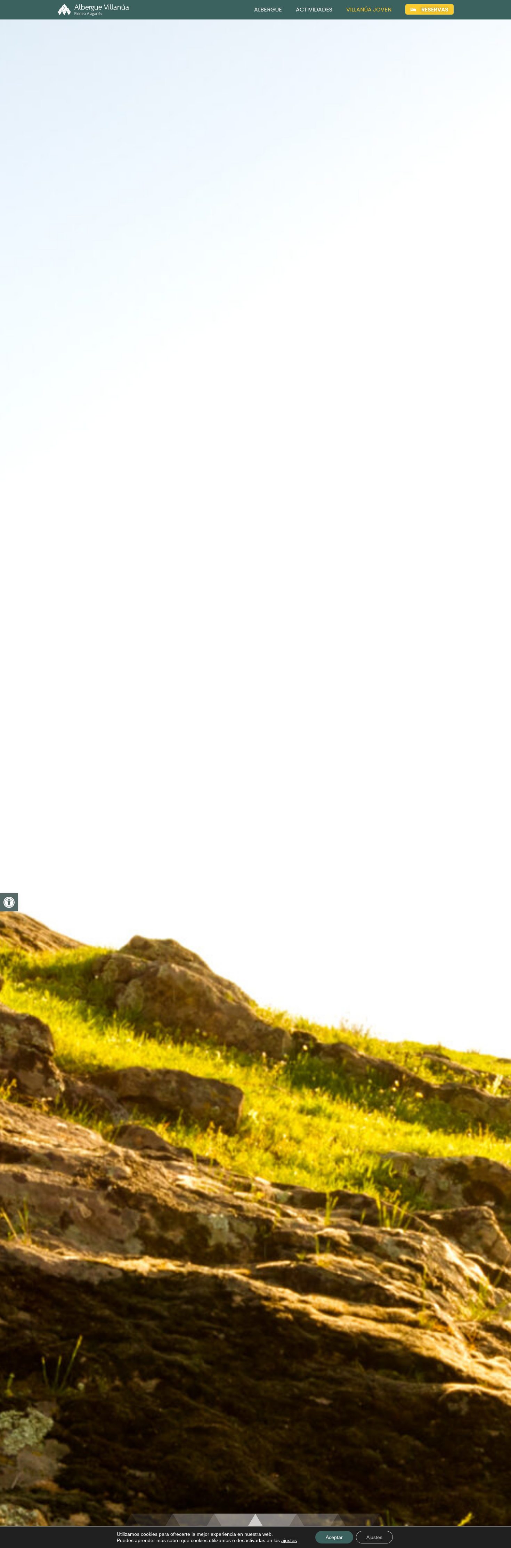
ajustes (289, 1540)
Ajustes (374, 1537)
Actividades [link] (314, 10)
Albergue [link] (268, 10)
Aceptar (334, 1537)
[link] (9, 902)
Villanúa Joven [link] (368, 10)
